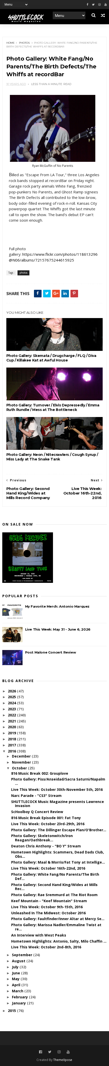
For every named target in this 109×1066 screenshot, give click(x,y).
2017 (12, 745)
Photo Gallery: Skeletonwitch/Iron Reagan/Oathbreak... (42, 837)
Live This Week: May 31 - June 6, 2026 (57, 629)
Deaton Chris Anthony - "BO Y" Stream (46, 846)
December (22, 756)
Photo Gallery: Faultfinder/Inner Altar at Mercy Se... (57, 918)
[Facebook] (87, 4)
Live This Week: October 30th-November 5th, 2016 (57, 789)
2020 (12, 726)
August (19, 960)
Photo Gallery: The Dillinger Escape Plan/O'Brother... (58, 829)
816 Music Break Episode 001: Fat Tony (46, 817)
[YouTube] (68, 1052)
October (20, 768)
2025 (12, 696)
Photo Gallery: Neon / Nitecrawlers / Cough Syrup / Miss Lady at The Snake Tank (52, 456)
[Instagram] (99, 4)
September (22, 954)
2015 (12, 1010)
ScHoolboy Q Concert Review (37, 811)
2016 (12, 751)
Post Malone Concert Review (50, 652)
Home (10, 42)
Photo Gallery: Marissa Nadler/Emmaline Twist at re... (56, 926)
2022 (12, 715)
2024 (12, 702)
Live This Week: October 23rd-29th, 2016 (47, 823)
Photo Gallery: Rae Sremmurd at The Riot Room (54, 894)
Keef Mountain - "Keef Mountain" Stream (49, 900)
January (19, 1003)
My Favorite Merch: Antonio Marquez (57, 606)
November (22, 762)
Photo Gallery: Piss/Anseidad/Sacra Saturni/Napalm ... (58, 781)
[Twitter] (93, 4)
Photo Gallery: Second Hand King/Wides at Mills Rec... (54, 886)
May (16, 978)
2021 (12, 721)
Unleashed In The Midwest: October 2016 (48, 913)
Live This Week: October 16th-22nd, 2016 (48, 868)
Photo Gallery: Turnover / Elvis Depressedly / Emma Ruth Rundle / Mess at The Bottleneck (52, 407)
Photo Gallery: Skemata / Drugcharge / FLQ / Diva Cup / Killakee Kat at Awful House (51, 357)
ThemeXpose (62, 1060)
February (20, 997)
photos (24, 42)
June (16, 973)
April (16, 984)
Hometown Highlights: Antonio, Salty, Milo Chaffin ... (58, 941)
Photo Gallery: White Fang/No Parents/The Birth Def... (55, 876)
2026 (12, 691)
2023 (12, 709)
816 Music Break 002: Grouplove (39, 773)
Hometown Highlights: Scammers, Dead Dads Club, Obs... (57, 854)
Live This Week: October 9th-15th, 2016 (47, 906)
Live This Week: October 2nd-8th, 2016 (46, 947)
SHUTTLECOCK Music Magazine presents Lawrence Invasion (57, 803)
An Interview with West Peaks (38, 935)
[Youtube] (105, 4)
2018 (12, 739)
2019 (12, 733)
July (16, 967)
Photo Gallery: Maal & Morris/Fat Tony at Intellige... (58, 862)
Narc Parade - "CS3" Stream (36, 795)
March (18, 991)
